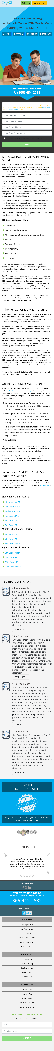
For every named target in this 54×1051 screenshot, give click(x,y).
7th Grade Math (12, 539)
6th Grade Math (12, 534)
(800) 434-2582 (28, 92)
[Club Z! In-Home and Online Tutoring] (7, 2)
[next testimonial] (48, 853)
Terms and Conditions (13, 109)
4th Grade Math (12, 520)
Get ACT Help (27, 972)
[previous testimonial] (5, 853)
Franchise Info (39, 3)
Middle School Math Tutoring (17, 528)
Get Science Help (27, 968)
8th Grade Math (12, 543)
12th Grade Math (13, 566)
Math (7, 34)
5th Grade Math (12, 525)
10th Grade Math (13, 557)
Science (33, 34)
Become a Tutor (27, 994)
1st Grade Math (12, 506)
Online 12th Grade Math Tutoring (23, 383)
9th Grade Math (12, 552)
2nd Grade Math (12, 511)
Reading (19, 34)
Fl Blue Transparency (27, 946)
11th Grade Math (13, 562)
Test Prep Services (27, 929)
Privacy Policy (46, 107)
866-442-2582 (27, 900)
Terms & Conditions (27, 1003)
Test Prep (46, 34)
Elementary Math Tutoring (15, 496)
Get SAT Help (27, 977)
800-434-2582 (44, 485)
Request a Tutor (27, 990)
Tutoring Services (27, 925)
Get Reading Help (27, 964)
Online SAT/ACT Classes (27, 938)
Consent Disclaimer (27, 1007)
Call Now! (26, 3)
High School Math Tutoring (16, 547)
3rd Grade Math (12, 516)
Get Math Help (27, 959)
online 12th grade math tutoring (19, 391)
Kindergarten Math (14, 502)
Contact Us (27, 933)
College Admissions (27, 942)
